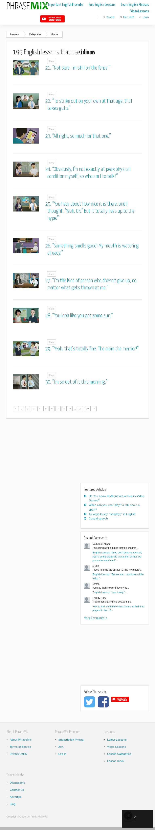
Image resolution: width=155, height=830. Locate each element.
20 (87, 408)
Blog (12, 804)
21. (48, 68)
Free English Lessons (102, 5)
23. (48, 136)
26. (48, 246)
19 (80, 408)
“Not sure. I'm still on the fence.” (81, 68)
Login (145, 17)
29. (48, 349)
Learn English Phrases (135, 5)
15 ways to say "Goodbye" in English (112, 514)
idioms (54, 34)
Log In (62, 753)
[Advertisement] (40, 453)
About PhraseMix (20, 739)
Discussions (17, 782)
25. (48, 204)
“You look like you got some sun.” (82, 315)
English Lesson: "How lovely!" (108, 592)
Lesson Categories (119, 753)
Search (110, 17)
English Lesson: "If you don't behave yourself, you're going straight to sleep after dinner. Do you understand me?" (117, 556)
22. (48, 101)
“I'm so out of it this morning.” (80, 382)
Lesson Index (115, 760)
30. (48, 382)
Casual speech (98, 518)
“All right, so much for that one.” (81, 136)
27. (48, 280)
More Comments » (95, 618)
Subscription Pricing (71, 739)
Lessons (14, 34)
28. (48, 315)
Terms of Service (20, 746)
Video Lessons (139, 11)
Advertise (16, 796)
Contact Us (17, 789)
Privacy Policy (18, 753)
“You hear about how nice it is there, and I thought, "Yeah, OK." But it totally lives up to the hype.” (90, 211)
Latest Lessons (117, 739)
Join (61, 746)
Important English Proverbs (65, 5)
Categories (35, 34)
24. (48, 169)
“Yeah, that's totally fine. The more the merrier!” (95, 349)
